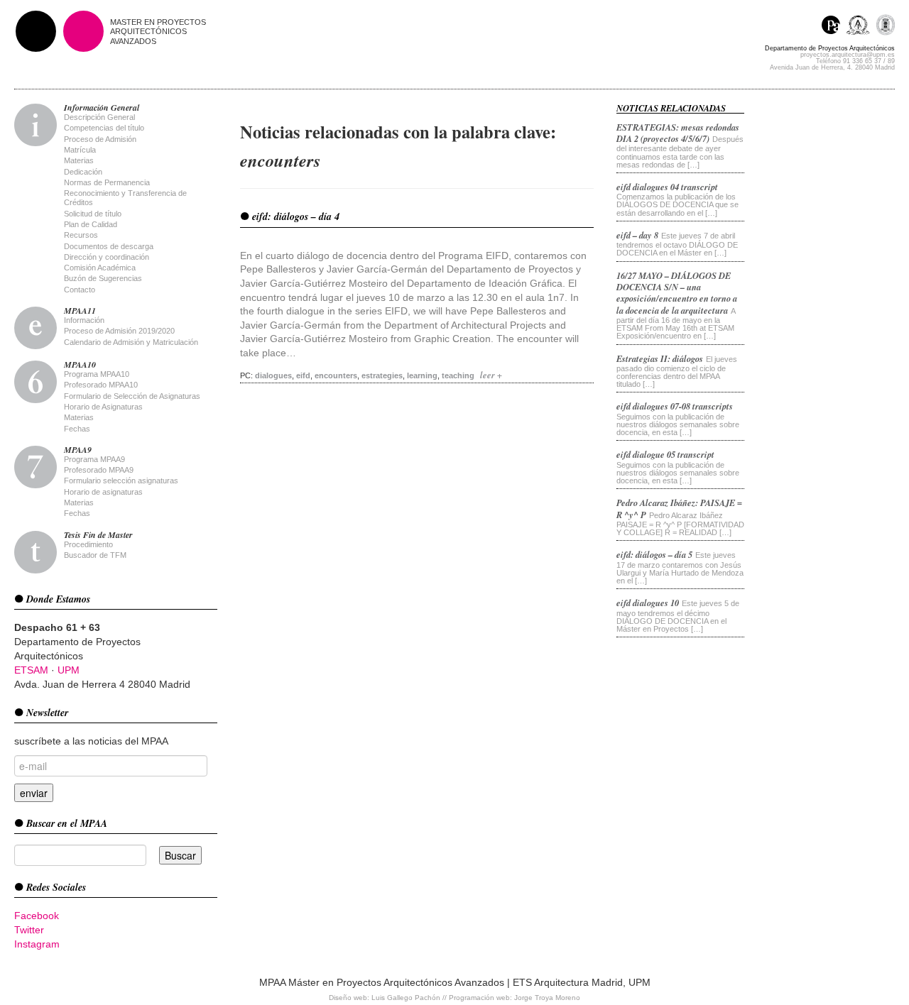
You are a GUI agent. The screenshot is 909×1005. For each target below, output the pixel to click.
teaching (458, 375)
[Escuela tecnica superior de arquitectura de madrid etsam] (861, 27)
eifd (303, 375)
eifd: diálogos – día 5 (654, 554)
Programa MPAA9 (94, 459)
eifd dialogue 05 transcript (665, 454)
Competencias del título (104, 127)
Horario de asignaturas (103, 492)
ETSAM (31, 670)
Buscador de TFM (95, 555)
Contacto (79, 289)
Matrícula (80, 149)
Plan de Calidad (90, 224)
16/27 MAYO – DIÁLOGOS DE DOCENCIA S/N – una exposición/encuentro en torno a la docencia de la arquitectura (676, 293)
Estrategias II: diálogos (659, 358)
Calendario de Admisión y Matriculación (131, 342)
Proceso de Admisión (100, 139)
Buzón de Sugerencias (103, 278)
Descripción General (99, 117)
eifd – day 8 (637, 235)
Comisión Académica (100, 267)
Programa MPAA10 (96, 374)
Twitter (29, 929)
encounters (336, 375)
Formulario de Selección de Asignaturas (132, 396)
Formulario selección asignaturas (121, 480)
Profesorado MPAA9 (99, 470)
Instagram (37, 944)
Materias (79, 160)
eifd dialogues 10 (647, 602)
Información (84, 320)
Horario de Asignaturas (103, 406)
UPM (69, 670)
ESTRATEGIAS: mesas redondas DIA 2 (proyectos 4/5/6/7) (677, 133)
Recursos (81, 235)
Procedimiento (88, 544)
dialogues (273, 375)
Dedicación (83, 172)
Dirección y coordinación (106, 257)
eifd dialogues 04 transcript (667, 186)
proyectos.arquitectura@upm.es (847, 54)
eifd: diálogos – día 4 (294, 216)
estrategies (382, 375)
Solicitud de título (92, 213)
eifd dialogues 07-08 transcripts (674, 406)
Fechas (77, 428)
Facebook (36, 915)
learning (422, 375)
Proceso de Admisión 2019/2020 (119, 330)
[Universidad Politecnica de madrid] (885, 27)
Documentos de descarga (108, 246)
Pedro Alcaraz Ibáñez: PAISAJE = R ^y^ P (679, 508)
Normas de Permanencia (107, 182)
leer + (491, 374)
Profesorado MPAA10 (101, 384)
